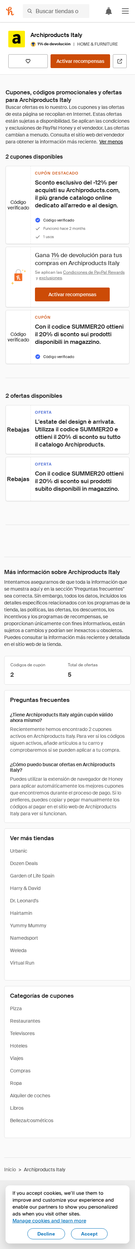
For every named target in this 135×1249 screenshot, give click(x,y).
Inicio (10, 1169)
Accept (89, 1234)
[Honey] (10, 11)
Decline (46, 1234)
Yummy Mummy (28, 925)
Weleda (18, 950)
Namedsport (24, 938)
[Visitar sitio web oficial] (120, 61)
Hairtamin (21, 913)
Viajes (16, 1058)
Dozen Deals (24, 863)
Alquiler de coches (30, 1095)
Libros (17, 1108)
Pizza (16, 1008)
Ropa (16, 1083)
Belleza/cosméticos (31, 1120)
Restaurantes (25, 1021)
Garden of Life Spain (32, 876)
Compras (20, 1071)
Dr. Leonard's (24, 901)
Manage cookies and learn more (49, 1220)
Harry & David (25, 888)
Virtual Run (22, 963)
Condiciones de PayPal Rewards (94, 272)
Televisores (22, 1033)
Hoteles (18, 1046)
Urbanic (18, 851)
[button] (125, 11)
